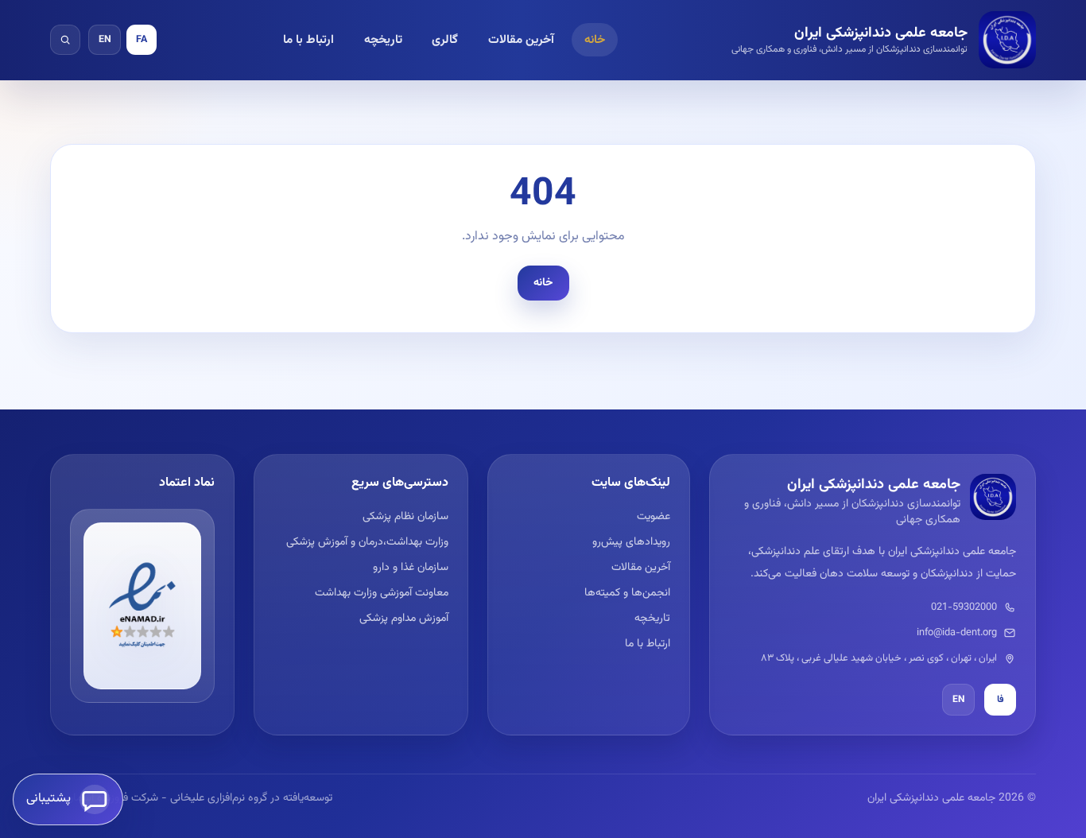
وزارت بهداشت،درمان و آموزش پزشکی (367, 542)
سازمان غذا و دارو (410, 568)
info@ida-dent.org (957, 633)
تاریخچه (383, 39)
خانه (594, 39)
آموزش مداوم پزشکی (403, 619)
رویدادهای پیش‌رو (631, 542)
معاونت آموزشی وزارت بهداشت (381, 593)
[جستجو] (65, 40)
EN (105, 40)
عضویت (653, 517)
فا (1000, 700)
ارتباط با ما (308, 39)
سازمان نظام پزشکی (405, 517)
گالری (445, 39)
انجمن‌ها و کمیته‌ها (627, 593)
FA (141, 40)
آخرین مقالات (521, 39)
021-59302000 (964, 607)
